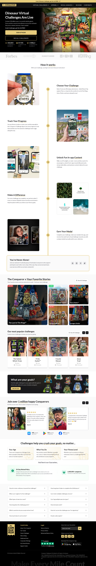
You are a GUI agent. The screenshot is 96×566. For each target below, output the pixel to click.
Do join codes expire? (56, 516)
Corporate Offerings (25, 540)
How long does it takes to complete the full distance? (65, 488)
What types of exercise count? (17, 499)
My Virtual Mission (25, 543)
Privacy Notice (44, 530)
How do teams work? (56, 505)
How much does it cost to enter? (18, 516)
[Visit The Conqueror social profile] (62, 536)
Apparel (54, 5)
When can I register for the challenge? (19, 494)
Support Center (24, 546)
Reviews (79, 5)
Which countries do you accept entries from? (21, 510)
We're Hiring (23, 535)
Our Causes (23, 530)
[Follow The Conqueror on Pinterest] (80, 263)
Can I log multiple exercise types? (60, 499)
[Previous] (83, 332)
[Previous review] (83, 402)
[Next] (87, 332)
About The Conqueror (25, 528)
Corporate (88, 5)
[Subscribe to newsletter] (79, 528)
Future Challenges (24, 533)
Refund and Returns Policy (47, 533)
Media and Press (24, 538)
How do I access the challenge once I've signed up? (64, 510)
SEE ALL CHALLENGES (21, 38)
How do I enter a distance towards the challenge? (22, 488)
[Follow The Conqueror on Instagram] (76, 263)
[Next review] (87, 402)
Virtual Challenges (40, 5)
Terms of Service (45, 528)
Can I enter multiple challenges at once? (61, 494)
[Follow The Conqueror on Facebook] (72, 263)
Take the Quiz (15, 388)
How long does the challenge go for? (19, 505)
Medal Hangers (66, 5)
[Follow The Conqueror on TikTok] (84, 263)
